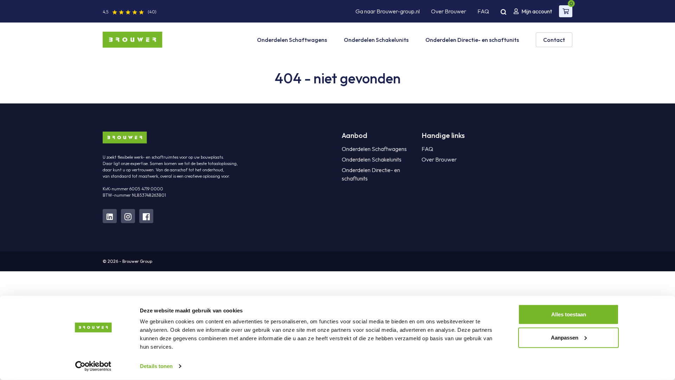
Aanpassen (564, 337)
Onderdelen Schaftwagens (292, 39)
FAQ (483, 11)
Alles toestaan (568, 314)
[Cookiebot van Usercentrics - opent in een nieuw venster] (93, 366)
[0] (565, 11)
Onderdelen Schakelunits (376, 39)
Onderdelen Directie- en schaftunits (472, 39)
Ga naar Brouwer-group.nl (387, 11)
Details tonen (156, 366)
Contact (554, 39)
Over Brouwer (448, 11)
